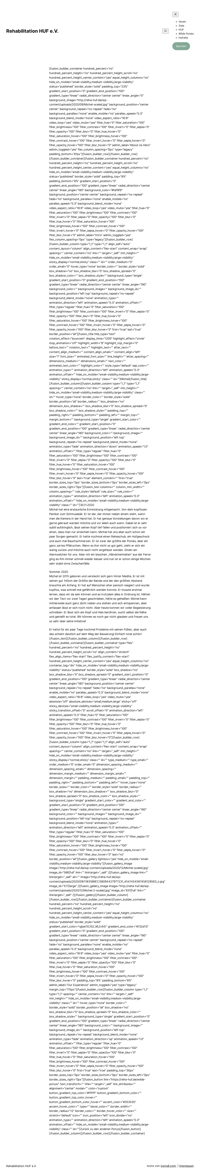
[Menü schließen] (175, 14)
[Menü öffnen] (165, 31)
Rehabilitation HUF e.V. (32, 31)
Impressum (186, 1166)
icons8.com (168, 1166)
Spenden (181, 46)
